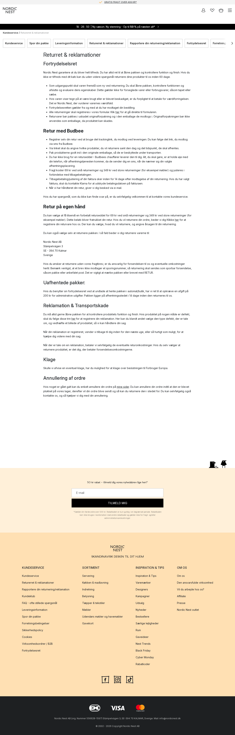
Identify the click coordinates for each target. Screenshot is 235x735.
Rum (138, 630)
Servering (88, 575)
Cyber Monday (145, 657)
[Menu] (229, 10)
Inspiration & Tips (146, 575)
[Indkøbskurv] (221, 10)
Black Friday (143, 650)
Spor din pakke (39, 43)
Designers (142, 589)
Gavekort (87, 623)
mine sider (123, 386)
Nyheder (141, 609)
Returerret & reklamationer (106, 43)
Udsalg (140, 603)
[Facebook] (105, 679)
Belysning (88, 596)
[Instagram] (117, 679)
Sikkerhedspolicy (32, 630)
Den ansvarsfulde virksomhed (195, 582)
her (117, 112)
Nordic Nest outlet (188, 609)
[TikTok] (130, 679)
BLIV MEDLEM (109, 2)
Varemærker (143, 582)
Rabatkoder (143, 664)
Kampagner (143, 596)
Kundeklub (28, 596)
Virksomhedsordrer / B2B (37, 643)
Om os (181, 575)
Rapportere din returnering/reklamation (155, 43)
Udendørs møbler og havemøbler (102, 616)
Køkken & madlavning (95, 582)
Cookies (27, 636)
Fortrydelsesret (196, 43)
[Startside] (10, 10)
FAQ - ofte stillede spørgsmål (39, 603)
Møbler (86, 609)
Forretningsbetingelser (35, 623)
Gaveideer (142, 636)
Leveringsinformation (69, 43)
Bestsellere (142, 616)
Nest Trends (143, 643)
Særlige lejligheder (147, 623)
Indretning (88, 589)
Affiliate (181, 596)
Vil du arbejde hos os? (190, 589)
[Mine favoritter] (212, 10)
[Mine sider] (203, 10)
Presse (181, 603)
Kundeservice (10, 32)
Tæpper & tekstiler (93, 603)
